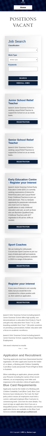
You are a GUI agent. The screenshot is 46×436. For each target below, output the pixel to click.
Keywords (12, 65)
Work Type (12, 55)
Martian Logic (31, 432)
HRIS (22, 432)
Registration (23, 122)
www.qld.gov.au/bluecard (27, 412)
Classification (13, 45)
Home (23, 7)
